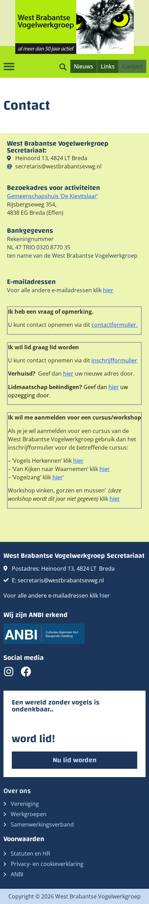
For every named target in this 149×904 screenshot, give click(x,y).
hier (108, 290)
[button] (63, 66)
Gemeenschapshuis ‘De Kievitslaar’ (52, 196)
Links (108, 66)
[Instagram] (8, 671)
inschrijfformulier (114, 360)
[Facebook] (26, 671)
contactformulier (113, 325)
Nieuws (83, 66)
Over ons (17, 790)
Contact (132, 66)
